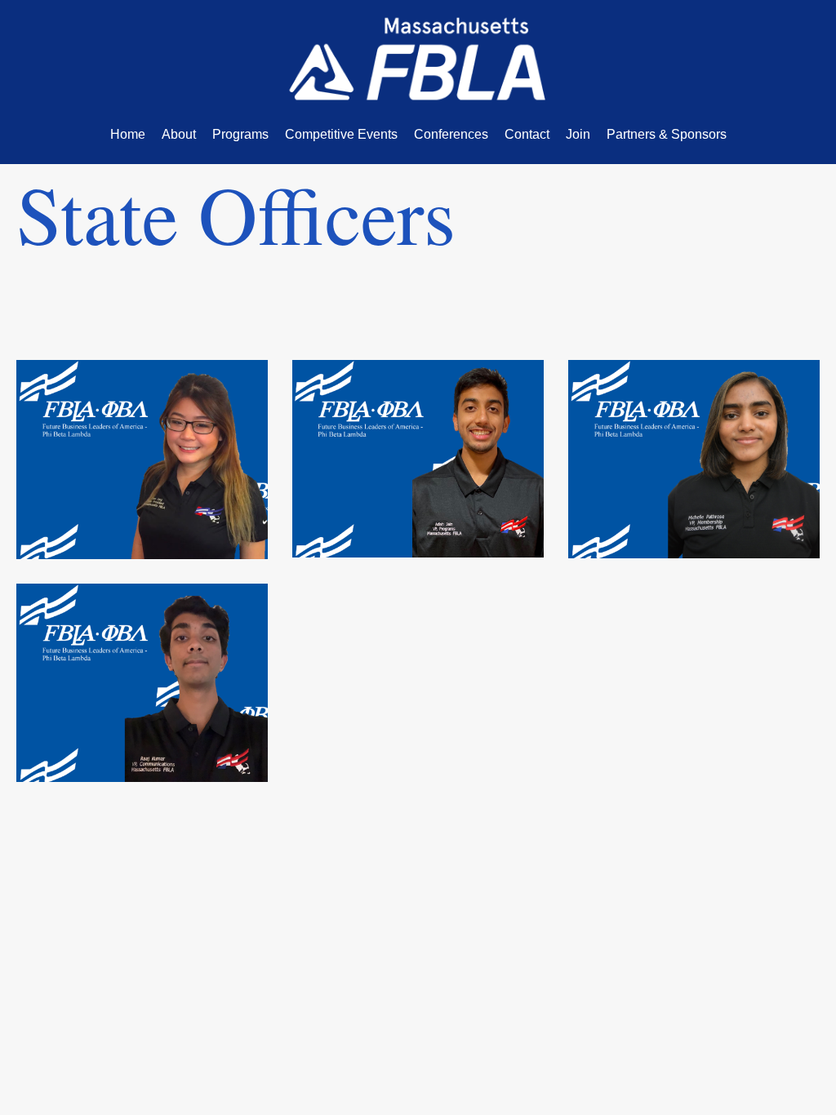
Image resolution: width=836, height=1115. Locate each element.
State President (142, 392)
